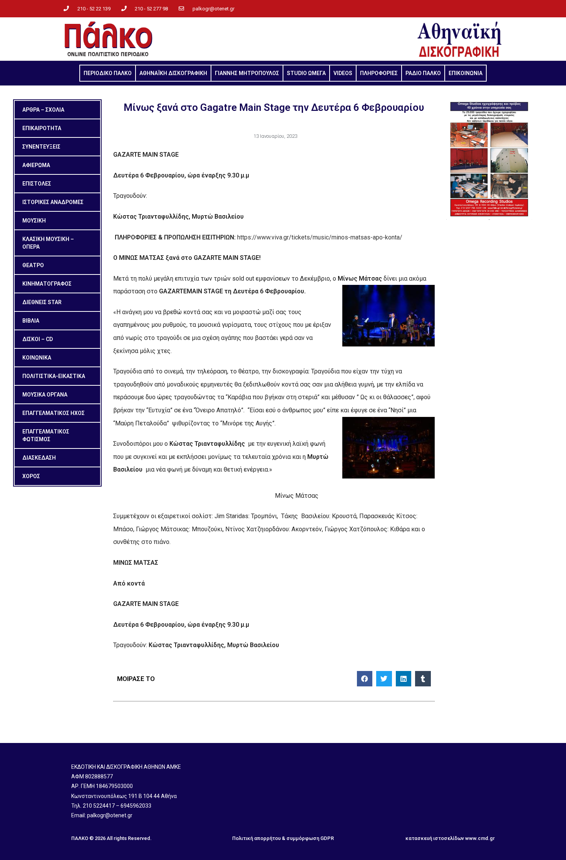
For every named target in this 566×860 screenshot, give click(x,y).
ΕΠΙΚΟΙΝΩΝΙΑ (465, 73)
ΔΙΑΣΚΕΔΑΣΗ (39, 458)
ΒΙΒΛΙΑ (30, 321)
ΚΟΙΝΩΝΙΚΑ (36, 358)
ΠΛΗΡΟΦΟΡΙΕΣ (379, 73)
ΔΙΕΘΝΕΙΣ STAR (42, 302)
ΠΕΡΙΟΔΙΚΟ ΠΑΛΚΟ (108, 73)
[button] (365, 679)
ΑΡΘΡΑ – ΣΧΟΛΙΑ (43, 110)
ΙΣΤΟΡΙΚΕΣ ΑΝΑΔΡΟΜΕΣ (53, 202)
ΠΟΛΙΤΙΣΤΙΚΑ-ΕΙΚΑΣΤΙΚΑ (53, 376)
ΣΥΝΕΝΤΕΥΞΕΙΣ (41, 147)
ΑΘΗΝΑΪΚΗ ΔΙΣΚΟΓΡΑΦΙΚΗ (173, 73)
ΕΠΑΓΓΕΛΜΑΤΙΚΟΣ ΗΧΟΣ (53, 413)
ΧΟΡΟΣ (31, 476)
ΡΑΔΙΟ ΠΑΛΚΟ (423, 73)
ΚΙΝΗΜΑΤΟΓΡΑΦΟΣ (47, 284)
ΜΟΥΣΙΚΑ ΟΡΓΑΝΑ (44, 395)
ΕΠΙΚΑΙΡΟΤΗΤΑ (41, 128)
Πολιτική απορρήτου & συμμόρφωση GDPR (283, 838)
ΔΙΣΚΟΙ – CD (37, 339)
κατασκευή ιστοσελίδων (434, 838)
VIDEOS (342, 73)
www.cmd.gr (480, 838)
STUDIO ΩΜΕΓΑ (306, 73)
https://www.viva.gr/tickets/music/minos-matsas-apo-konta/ (319, 237)
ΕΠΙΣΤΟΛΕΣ (36, 184)
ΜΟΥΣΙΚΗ (34, 221)
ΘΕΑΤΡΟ (33, 265)
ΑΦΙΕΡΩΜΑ (36, 165)
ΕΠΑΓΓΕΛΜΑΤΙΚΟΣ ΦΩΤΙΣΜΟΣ (45, 435)
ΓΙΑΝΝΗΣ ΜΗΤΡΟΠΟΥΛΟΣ (247, 73)
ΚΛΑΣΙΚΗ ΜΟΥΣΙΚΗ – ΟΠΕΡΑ (48, 243)
